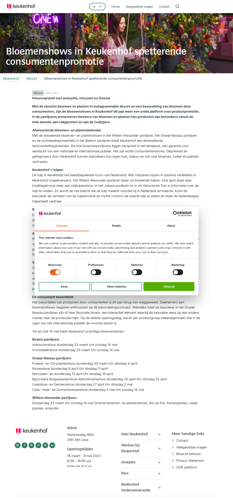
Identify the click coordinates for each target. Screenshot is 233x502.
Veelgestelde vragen (139, 6)
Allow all (168, 286)
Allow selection (116, 286)
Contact (164, 6)
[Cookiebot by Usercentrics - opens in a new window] (178, 213)
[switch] (96, 272)
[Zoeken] (177, 6)
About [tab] (171, 225)
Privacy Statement (190, 460)
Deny (64, 286)
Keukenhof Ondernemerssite (135, 487)
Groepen (128, 462)
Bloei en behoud (188, 454)
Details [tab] (116, 225)
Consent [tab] (61, 225)
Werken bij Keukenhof (130, 448)
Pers (125, 473)
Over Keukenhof (134, 434)
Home (115, 6)
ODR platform (186, 467)
